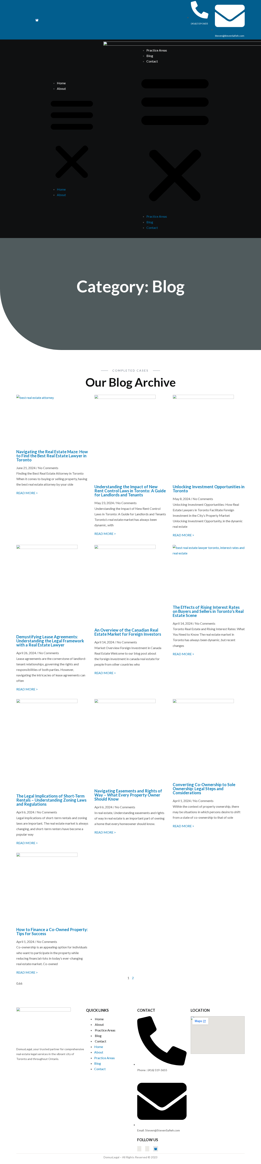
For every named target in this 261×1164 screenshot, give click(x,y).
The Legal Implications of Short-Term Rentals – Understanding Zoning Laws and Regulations (51, 799)
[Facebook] (24, 20)
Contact (152, 61)
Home (61, 83)
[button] (72, 139)
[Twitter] (17, 20)
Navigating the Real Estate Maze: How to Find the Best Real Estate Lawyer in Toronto (52, 455)
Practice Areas (156, 50)
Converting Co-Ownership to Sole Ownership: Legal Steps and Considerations (204, 788)
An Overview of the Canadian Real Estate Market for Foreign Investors (127, 632)
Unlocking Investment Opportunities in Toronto (208, 488)
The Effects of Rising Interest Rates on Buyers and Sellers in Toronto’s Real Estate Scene (208, 611)
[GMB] (37, 20)
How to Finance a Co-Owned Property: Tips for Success (52, 931)
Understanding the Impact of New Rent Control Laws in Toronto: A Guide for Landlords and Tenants (130, 490)
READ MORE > (27, 493)
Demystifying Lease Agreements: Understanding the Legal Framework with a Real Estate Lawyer (50, 640)
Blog (149, 56)
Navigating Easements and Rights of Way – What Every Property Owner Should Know (128, 794)
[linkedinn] (30, 20)
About (61, 88)
